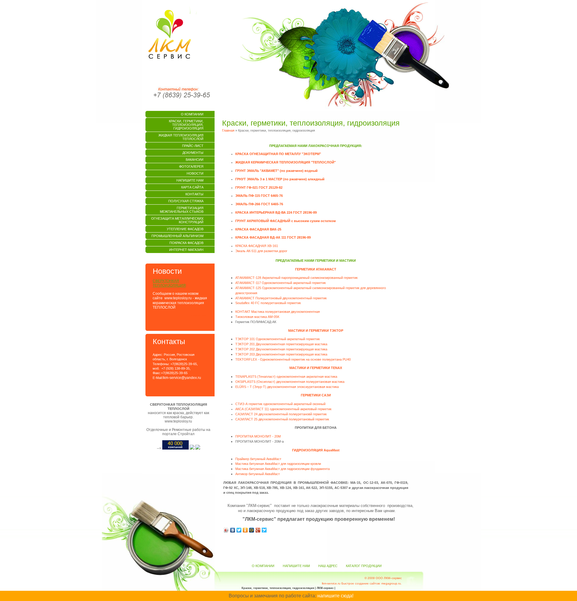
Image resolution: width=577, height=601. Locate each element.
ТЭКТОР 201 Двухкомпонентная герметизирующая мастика (281, 344)
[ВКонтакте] (233, 530)
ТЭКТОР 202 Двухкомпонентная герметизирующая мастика (281, 349)
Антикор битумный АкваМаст (257, 474)
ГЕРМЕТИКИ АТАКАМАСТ (315, 269)
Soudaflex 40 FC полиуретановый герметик (268, 303)
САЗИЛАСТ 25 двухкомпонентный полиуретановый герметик (282, 419)
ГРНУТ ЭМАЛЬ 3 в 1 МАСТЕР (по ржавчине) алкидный (280, 179)
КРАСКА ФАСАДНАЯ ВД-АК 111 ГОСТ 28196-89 (273, 237)
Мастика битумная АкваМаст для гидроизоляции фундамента (282, 469)
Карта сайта (192, 187)
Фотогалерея (191, 166)
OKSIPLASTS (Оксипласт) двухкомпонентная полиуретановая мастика (289, 381)
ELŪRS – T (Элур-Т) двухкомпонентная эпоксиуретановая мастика (287, 387)
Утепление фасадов (185, 229)
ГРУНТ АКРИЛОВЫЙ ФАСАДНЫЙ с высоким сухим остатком (285, 221)
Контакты (194, 194)
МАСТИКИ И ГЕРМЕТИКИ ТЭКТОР (315, 330)
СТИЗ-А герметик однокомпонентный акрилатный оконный (280, 404)
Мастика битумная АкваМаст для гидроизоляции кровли (278, 463)
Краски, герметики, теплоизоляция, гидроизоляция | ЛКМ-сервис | (288, 588)
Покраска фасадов (186, 243)
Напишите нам (189, 180)
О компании (192, 114)
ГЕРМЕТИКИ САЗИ (316, 395)
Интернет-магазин (186, 250)
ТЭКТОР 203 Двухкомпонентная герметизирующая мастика (281, 354)
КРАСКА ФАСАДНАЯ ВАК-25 (258, 229)
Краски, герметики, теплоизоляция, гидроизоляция (186, 124)
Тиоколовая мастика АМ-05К (257, 317)
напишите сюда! (335, 595)
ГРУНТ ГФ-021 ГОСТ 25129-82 (258, 187)
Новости (195, 173)
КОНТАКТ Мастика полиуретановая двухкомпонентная (277, 311)
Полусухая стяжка (185, 201)
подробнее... (199, 315)
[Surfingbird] (264, 530)
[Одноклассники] (245, 530)
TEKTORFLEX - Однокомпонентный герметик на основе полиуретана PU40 (293, 359)
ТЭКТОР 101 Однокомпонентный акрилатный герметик (277, 339)
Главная (228, 130)
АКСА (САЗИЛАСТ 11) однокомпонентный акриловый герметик (283, 409)
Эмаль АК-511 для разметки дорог (261, 251)
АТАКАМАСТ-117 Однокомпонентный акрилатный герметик (280, 283)
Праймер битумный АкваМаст (258, 459)
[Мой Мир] (252, 530)
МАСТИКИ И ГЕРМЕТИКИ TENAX (315, 368)
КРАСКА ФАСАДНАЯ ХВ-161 (256, 246)
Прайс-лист (192, 146)
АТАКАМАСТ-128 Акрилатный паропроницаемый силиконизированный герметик (296, 277)
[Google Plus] (258, 530)
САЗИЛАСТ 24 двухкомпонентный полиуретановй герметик (281, 414)
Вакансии (194, 159)
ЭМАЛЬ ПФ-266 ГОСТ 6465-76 (259, 204)
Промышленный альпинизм (177, 236)
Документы (192, 152)
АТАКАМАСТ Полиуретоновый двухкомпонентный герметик (281, 298)
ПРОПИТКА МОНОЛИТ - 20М (258, 436)
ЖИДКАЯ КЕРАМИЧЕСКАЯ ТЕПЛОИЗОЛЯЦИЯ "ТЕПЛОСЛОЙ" (285, 162)
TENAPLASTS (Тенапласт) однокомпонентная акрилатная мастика (286, 376)
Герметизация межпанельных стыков (181, 209)
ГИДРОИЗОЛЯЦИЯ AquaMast (316, 450)
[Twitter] (239, 530)
